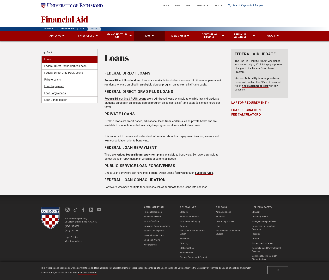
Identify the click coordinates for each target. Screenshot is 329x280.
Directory (184, 243)
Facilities (256, 234)
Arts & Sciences (223, 212)
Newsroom (185, 238)
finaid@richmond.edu (255, 85)
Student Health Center (262, 243)
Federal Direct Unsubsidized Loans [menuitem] (65, 66)
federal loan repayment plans (145, 154)
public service (204, 172)
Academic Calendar (189, 216)
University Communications (157, 226)
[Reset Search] (285, 5)
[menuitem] (166, 5)
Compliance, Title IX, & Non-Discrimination (265, 257)
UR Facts (184, 212)
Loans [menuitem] (48, 59)
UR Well (255, 238)
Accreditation (186, 253)
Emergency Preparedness (264, 221)
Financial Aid (64, 19)
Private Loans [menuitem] (52, 79)
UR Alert (256, 212)
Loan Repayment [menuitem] (54, 86)
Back (49, 52)
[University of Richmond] (72, 5)
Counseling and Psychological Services (266, 250)
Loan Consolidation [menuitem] (55, 99)
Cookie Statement (87, 272)
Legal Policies (71, 237)
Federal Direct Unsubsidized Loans (127, 80)
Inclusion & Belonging (190, 221)
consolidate (168, 187)
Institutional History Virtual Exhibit (192, 232)
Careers (183, 226)
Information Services (154, 235)
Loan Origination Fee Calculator (246, 112)
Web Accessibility (73, 241)
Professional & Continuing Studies (228, 232)
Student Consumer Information (194, 257)
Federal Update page (257, 78)
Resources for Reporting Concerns (263, 228)
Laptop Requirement (249, 102)
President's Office (152, 216)
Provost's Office (151, 221)
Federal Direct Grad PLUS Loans (125, 98)
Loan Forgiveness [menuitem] (55, 93)
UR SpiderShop (187, 248)
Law (218, 226)
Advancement (150, 245)
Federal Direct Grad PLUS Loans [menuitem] (63, 72)
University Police (260, 216)
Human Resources (153, 212)
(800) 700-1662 (72, 231)
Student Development (154, 231)
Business (220, 216)
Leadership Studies (225, 221)
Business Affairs (152, 240)
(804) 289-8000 (72, 226)
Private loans (113, 121)
